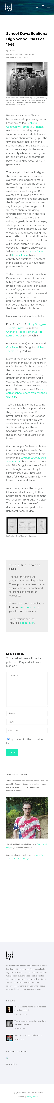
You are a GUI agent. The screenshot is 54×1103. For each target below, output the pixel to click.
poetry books (40, 969)
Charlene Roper (15, 331)
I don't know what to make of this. (28, 1035)
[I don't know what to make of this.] (9, 1038)
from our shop (27, 607)
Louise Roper (14, 335)
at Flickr (14, 1064)
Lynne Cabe (36, 251)
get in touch (27, 622)
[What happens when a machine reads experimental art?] (9, 1009)
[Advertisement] (27, 896)
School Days (22, 57)
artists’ (28, 969)
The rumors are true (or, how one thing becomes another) (30, 1022)
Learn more (34, 986)
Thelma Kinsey (15, 328)
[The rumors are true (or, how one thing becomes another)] (9, 1023)
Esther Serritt (34, 331)
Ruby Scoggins (37, 324)
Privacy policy (32, 1097)
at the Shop (36, 989)
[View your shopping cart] (43, 6)
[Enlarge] (41, 520)
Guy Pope (12, 347)
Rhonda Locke (20, 255)
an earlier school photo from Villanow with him (26, 393)
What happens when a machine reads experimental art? (30, 1008)
